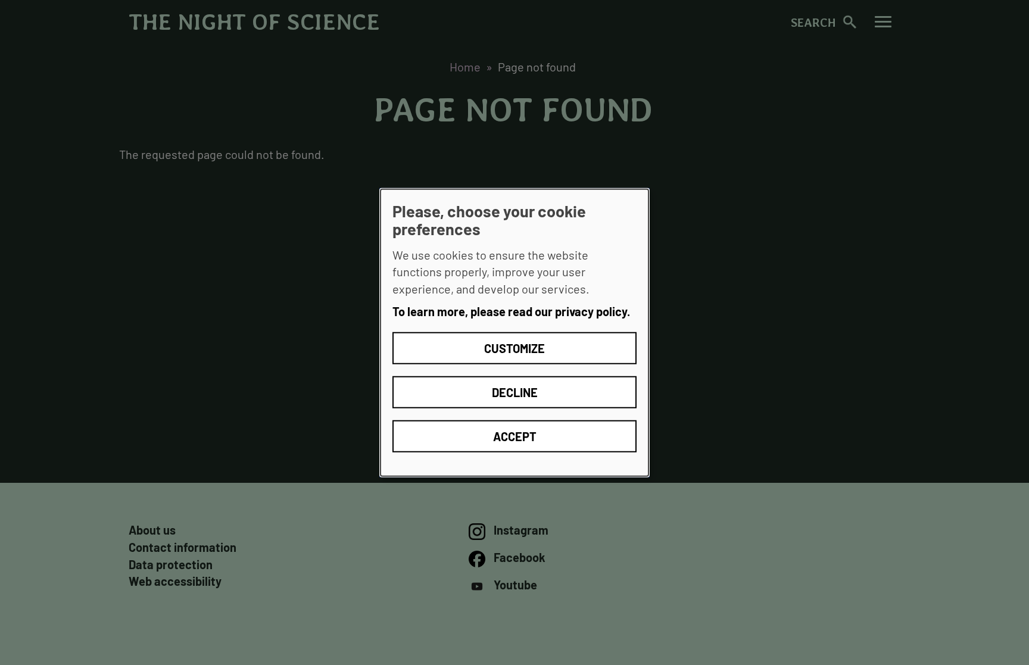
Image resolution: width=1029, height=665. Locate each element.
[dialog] (514, 332)
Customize (514, 348)
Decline (515, 392)
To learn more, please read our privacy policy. (511, 311)
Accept (515, 436)
